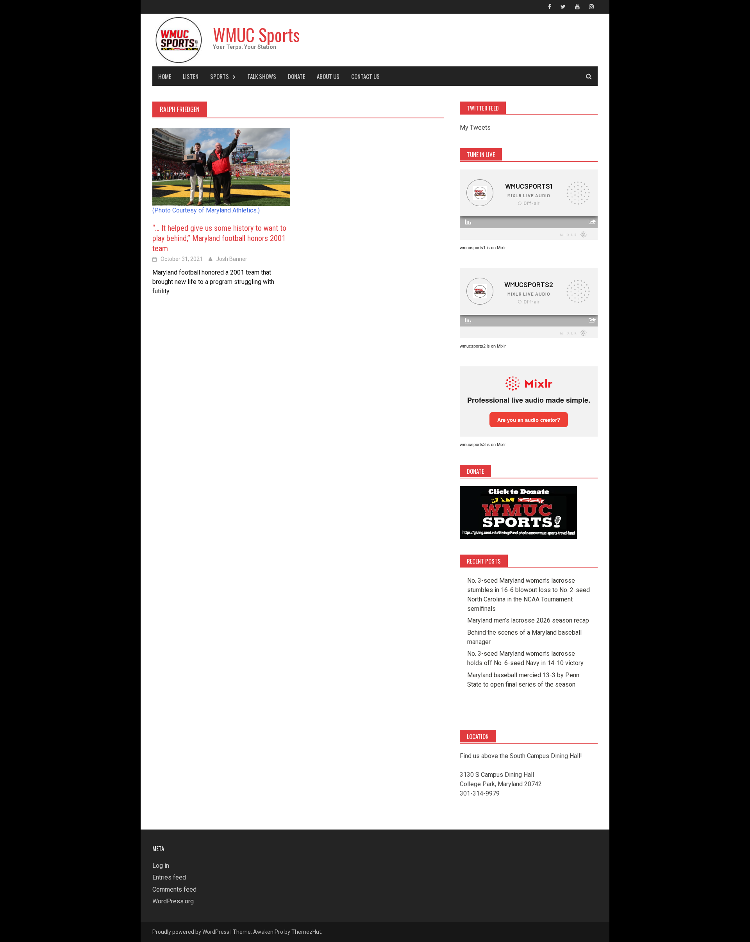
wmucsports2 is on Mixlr (483, 346)
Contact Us (365, 76)
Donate (296, 76)
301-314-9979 (480, 793)
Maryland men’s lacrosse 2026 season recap (528, 620)
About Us (328, 76)
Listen (190, 76)
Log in (160, 865)
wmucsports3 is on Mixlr (483, 444)
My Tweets (475, 127)
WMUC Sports (256, 34)
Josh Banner (231, 259)
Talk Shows (261, 76)
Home (164, 76)
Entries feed (169, 877)
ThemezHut (306, 932)
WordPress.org (173, 901)
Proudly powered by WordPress (190, 932)
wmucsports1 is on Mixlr (483, 247)
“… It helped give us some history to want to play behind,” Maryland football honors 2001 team (219, 238)
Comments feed (174, 889)
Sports (219, 76)
